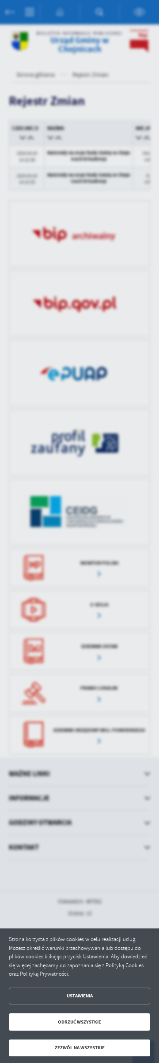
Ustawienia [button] (80, 995)
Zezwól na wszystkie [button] (80, 1047)
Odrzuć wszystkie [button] (79, 1022)
